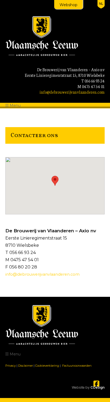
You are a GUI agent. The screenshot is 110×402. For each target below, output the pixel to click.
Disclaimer (25, 365)
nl (101, 4)
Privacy (10, 365)
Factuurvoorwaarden (77, 365)
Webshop (68, 4)
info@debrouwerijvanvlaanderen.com (72, 92)
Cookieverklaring (47, 365)
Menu (15, 105)
